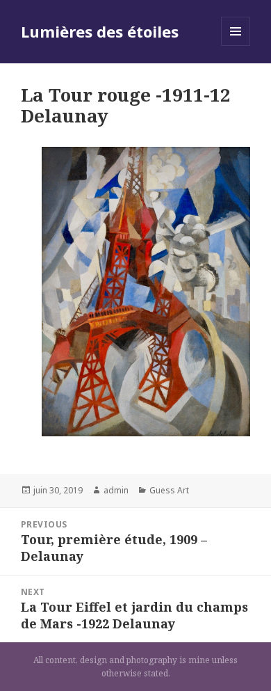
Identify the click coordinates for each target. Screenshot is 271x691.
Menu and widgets (236, 45)
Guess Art (169, 490)
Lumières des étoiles (100, 31)
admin (116, 490)
